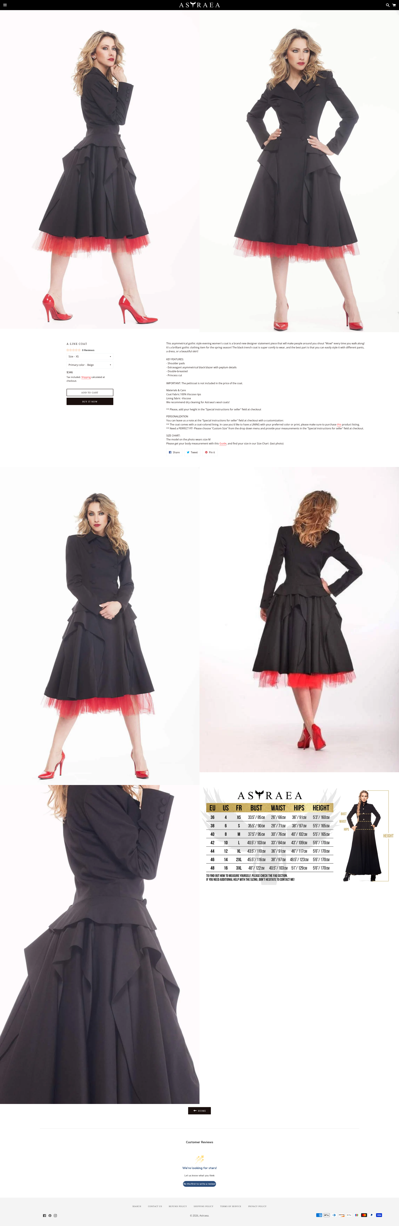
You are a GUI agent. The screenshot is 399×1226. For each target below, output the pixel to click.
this (339, 424)
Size (71, 356)
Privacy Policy (257, 1206)
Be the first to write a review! (199, 1183)
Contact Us (155, 1206)
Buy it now (90, 401)
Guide (222, 443)
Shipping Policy (203, 1206)
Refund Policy (178, 1206)
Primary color (77, 365)
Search (136, 1206)
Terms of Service (230, 1206)
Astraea (204, 1215)
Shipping (86, 377)
